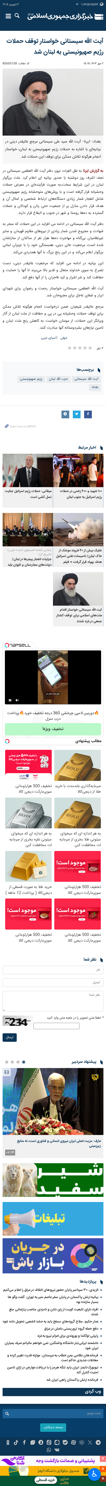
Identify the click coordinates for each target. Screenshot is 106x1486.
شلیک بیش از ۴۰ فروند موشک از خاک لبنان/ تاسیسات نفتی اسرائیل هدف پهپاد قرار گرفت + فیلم (79, 556)
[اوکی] (7, 1443)
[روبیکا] (81, 1443)
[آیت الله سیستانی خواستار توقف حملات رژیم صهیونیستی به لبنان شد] (53, 102)
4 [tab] (6, 1062)
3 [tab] (12, 1062)
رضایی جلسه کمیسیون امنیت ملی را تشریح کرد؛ (29, 552)
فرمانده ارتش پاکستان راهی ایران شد (72, 1380)
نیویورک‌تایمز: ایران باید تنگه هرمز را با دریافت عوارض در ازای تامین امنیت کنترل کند (52, 1370)
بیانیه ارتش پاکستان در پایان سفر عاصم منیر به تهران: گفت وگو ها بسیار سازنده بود (53, 1299)
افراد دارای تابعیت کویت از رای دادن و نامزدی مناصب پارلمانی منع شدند (53, 1312)
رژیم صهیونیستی (31, 379)
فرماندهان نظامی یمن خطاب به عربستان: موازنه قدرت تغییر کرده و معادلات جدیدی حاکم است (52, 1358)
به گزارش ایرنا (93, 171)
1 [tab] (23, 1062)
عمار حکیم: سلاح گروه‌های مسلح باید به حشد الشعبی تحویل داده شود (50, 1321)
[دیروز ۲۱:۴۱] (53, 1101)
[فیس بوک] (24, 1443)
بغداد (95, 387)
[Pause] (10, 700)
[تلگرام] (98, 1443)
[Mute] (17, 700)
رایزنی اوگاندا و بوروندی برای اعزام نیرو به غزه (67, 1336)
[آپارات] (73, 1443)
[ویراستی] (32, 1443)
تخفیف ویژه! (53, 729)
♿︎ (94, 1474)
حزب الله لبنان (58, 379)
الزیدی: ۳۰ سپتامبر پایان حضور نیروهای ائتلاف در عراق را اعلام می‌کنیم (50, 1290)
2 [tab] (18, 1062)
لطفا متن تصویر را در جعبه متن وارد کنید (75, 1018)
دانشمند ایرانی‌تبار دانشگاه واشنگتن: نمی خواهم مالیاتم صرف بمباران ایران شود (51, 1345)
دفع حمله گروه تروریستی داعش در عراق (71, 1329)
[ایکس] (89, 1443)
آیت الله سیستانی (86, 379)
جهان (63, 338)
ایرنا (60, 17)
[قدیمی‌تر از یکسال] (78, 470)
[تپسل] (7, 645)
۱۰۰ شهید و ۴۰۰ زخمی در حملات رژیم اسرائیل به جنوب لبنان (81, 494)
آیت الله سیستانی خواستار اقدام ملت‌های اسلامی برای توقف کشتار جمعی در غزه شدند (79, 615)
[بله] (65, 1443)
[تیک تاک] (16, 1443)
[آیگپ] (57, 1443)
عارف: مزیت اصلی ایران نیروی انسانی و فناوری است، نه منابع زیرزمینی (59, 1143)
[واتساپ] (49, 1450)
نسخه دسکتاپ (53, 1427)
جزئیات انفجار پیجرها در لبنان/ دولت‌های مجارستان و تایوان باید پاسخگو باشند (29, 565)
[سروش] (40, 1443)
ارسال (9, 1037)
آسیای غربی (49, 338)
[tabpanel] (53, 1113)
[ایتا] (49, 1443)
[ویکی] (57, 1450)
